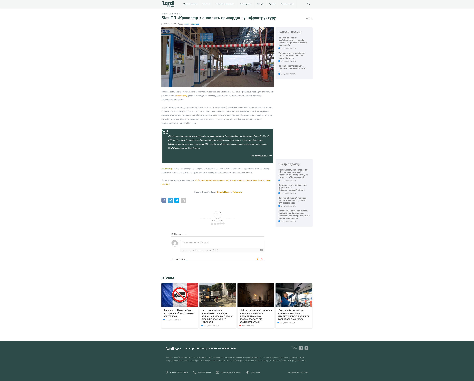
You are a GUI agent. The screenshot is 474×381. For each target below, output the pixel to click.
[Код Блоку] (206, 250)
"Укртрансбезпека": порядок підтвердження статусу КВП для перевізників (292, 200)
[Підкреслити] (189, 250)
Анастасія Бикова (192, 24)
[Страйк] (193, 250)
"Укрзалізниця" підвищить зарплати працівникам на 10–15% (292, 68)
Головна (164, 14)
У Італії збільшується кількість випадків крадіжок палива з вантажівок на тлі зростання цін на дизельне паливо (294, 214)
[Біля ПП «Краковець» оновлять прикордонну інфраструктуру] (163, 200)
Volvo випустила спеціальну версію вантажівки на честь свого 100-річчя (292, 55)
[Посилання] (210, 250)
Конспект (206, 4)
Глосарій (260, 4)
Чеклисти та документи (225, 4)
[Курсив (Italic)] (186, 250)
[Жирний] (182, 250)
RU (307, 18)
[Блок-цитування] (203, 250)
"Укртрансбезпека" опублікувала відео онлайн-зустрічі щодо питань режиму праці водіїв (292, 41)
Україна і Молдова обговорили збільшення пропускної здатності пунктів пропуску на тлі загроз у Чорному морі (293, 173)
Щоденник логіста (190, 4)
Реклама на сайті (287, 4)
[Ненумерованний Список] (200, 250)
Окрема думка (245, 4)
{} (213, 250)
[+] (217, 250)
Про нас (272, 4)
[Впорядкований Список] (196, 250)
